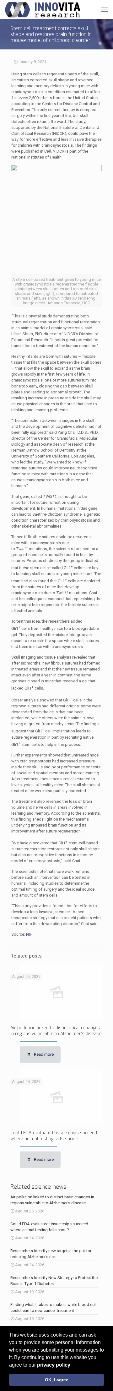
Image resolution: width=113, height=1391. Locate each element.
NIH (29, 934)
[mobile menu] (104, 9)
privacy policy (53, 1365)
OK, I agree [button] (56, 1379)
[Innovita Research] (42, 9)
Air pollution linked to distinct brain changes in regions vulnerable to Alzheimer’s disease (56, 1031)
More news (83, 1322)
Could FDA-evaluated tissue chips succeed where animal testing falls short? (53, 1136)
